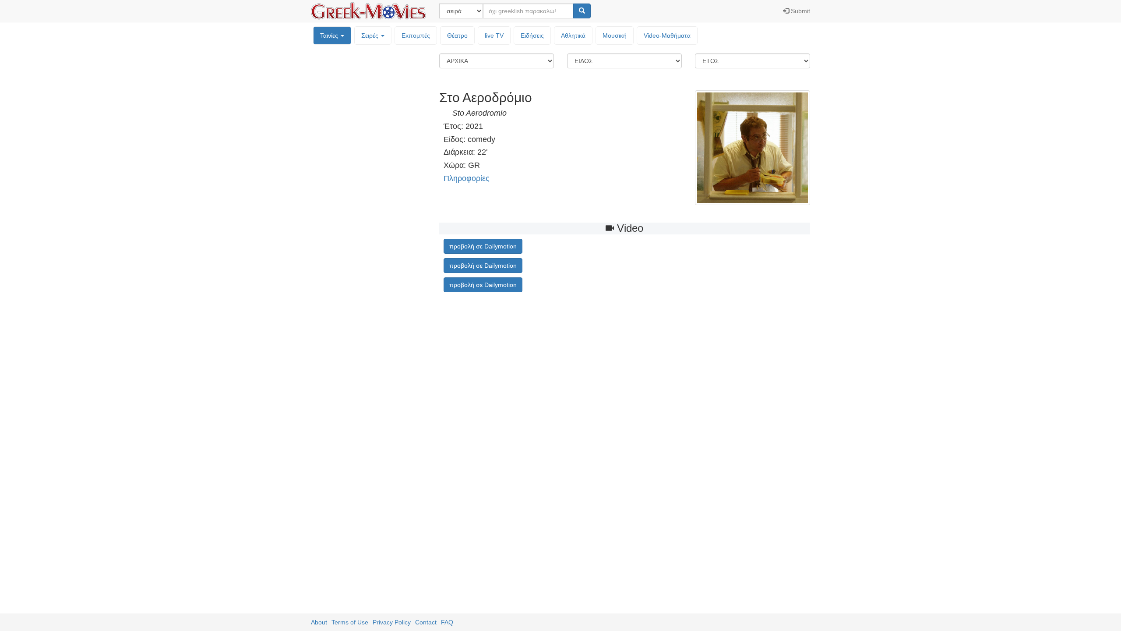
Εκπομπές (416, 35)
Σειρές (370, 35)
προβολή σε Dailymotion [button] (483, 246)
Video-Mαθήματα (667, 35)
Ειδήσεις (532, 35)
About (319, 622)
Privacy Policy (392, 622)
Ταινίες (330, 35)
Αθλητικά (573, 35)
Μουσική (615, 35)
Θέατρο (457, 35)
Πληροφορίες (467, 178)
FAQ (447, 622)
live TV (494, 35)
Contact (426, 622)
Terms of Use (349, 622)
